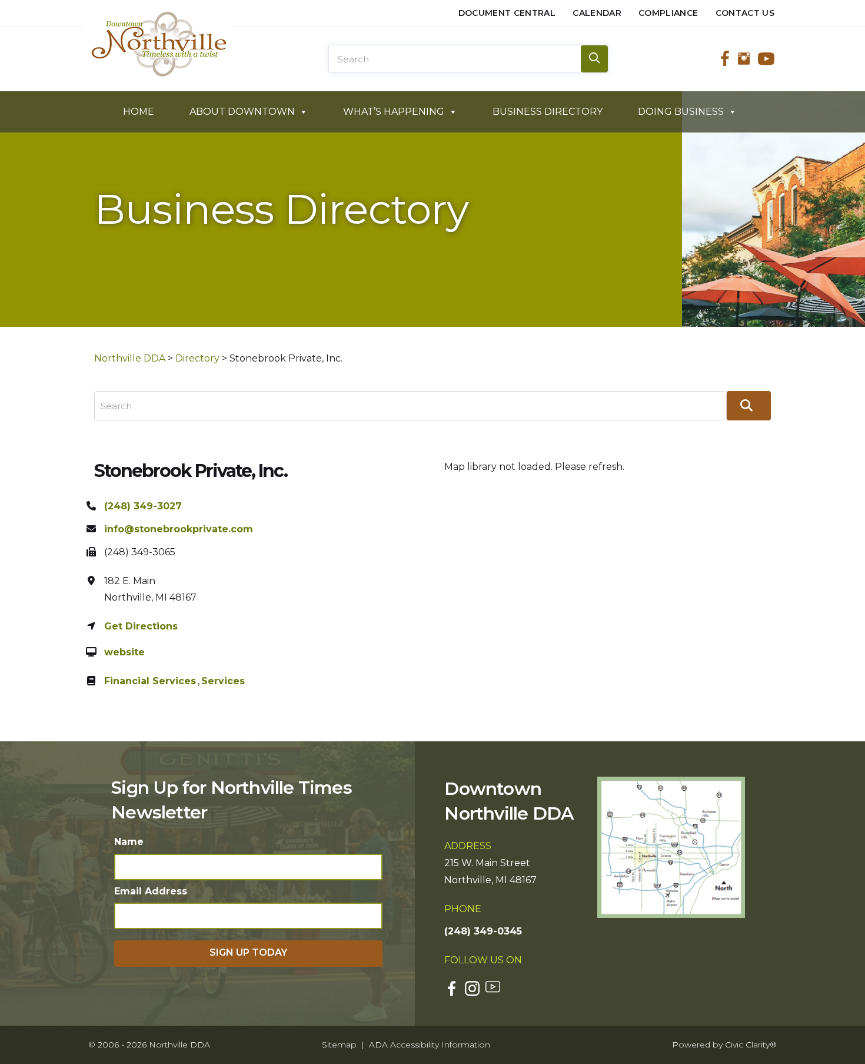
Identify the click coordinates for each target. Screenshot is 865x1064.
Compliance (668, 13)
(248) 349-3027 (143, 506)
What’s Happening (393, 111)
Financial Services (150, 681)
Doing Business (681, 111)
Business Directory (548, 111)
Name (129, 841)
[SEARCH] (594, 58)
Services (223, 681)
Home (138, 111)
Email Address (150, 891)
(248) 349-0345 (483, 931)
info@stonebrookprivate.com (178, 529)
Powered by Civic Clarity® (724, 1044)
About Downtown (242, 111)
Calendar (597, 13)
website (124, 652)
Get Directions (141, 626)
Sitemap (339, 1044)
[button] (248, 953)
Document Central (507, 13)
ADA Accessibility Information (429, 1044)
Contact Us (745, 13)
